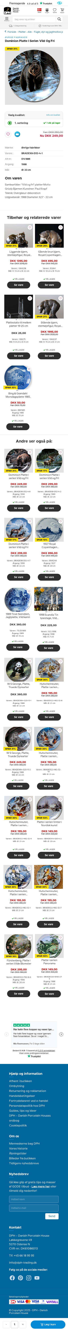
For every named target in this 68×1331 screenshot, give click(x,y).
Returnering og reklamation (27, 1091)
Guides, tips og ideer (22, 1110)
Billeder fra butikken (22, 1158)
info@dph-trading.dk (23, 1262)
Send (52, 1216)
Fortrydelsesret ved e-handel (28, 1101)
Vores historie (18, 1148)
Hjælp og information (25, 1073)
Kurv (62, 12)
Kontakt (15, 1227)
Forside (12, 32)
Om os (14, 1136)
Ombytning (16, 1086)
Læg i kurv (50, 1324)
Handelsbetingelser (22, 1096)
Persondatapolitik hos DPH (27, 1106)
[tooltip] (19, 254)
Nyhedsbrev (19, 1174)
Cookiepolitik (18, 1125)
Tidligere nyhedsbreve (24, 1163)
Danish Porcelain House (16, 10)
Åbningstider (18, 1153)
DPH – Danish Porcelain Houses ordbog (30, 1118)
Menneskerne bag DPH (24, 1143)
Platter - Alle (25, 32)
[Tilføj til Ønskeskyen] (17, 134)
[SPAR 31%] (34, 104)
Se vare (18, 285)
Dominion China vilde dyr (6, 31)
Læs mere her (41, 1186)
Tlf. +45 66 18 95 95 (21, 1255)
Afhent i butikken (20, 1081)
